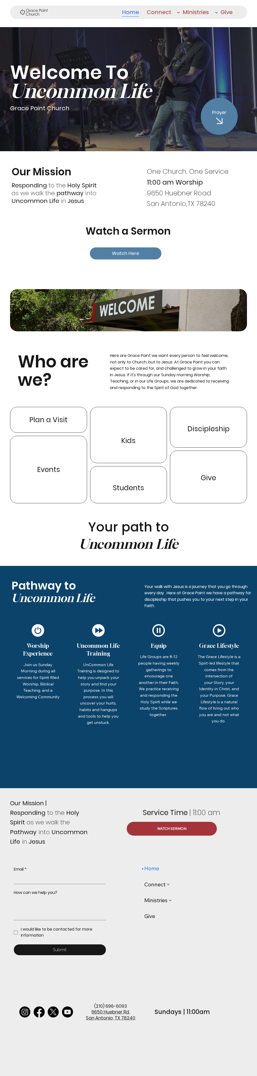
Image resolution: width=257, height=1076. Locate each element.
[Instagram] (24, 1011)
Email (20, 869)
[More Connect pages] (178, 12)
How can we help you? (35, 892)
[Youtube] (67, 1011)
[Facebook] (39, 1011)
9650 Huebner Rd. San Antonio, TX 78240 (110, 1015)
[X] (53, 1011)
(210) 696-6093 (110, 1006)
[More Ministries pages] (216, 12)
